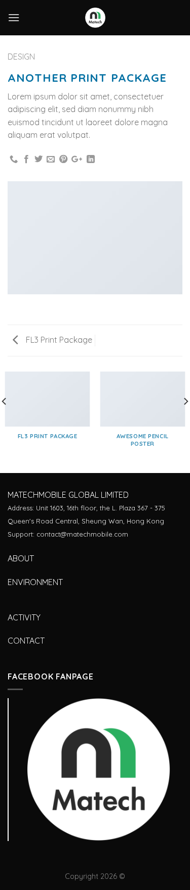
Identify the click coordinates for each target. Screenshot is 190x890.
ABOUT (21, 558)
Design (21, 56)
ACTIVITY (24, 617)
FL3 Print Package (58, 340)
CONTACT (26, 641)
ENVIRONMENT (35, 582)
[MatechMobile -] (95, 17)
